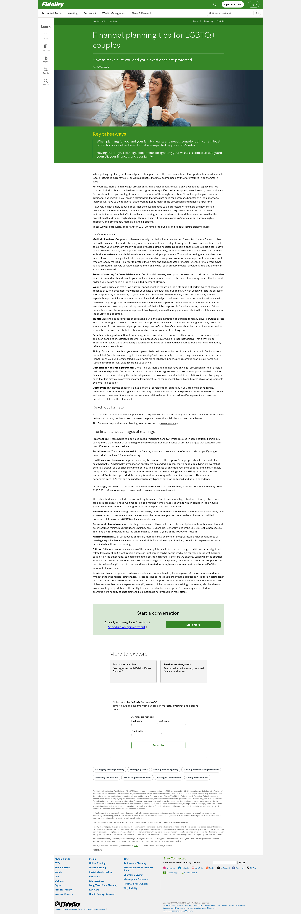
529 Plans (94, 889)
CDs (57, 876)
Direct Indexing (97, 867)
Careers (58, 909)
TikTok (253, 868)
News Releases (70, 909)
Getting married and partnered (201, 769)
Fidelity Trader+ (63, 889)
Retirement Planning (135, 863)
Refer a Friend (190, 872)
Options (59, 880)
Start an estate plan (124, 664)
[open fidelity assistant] (258, 13)
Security (188, 905)
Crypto (58, 885)
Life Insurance (97, 880)
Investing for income (106, 777)
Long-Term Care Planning (103, 885)
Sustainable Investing (100, 871)
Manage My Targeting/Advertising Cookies (194, 908)
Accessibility (209, 905)
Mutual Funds (62, 858)
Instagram (171, 868)
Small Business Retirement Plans (138, 869)
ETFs (57, 863)
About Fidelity (85, 909)
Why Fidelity (130, 888)
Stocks (92, 858)
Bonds (58, 871)
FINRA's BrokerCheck (136, 883)
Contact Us (222, 905)
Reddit (212, 868)
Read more (177, 664)
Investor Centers (64, 894)
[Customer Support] (215, 4)
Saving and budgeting (165, 769)
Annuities (94, 876)
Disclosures (168, 908)
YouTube (199, 868)
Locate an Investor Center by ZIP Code (181, 862)
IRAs (126, 858)
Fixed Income (62, 867)
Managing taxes (139, 769)
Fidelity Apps (173, 872)
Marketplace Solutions (136, 879)
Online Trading (97, 863)
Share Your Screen (237, 905)
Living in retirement (197, 777)
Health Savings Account (102, 894)
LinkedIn (185, 868)
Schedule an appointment (126, 627)
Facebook (239, 868)
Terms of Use (168, 905)
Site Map (198, 905)
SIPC (136, 845)
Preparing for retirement (137, 777)
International (100, 909)
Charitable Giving (133, 874)
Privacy (180, 905)
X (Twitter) (225, 868)
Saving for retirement (169, 777)
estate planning (169, 423)
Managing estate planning (109, 769)
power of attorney (155, 282)
